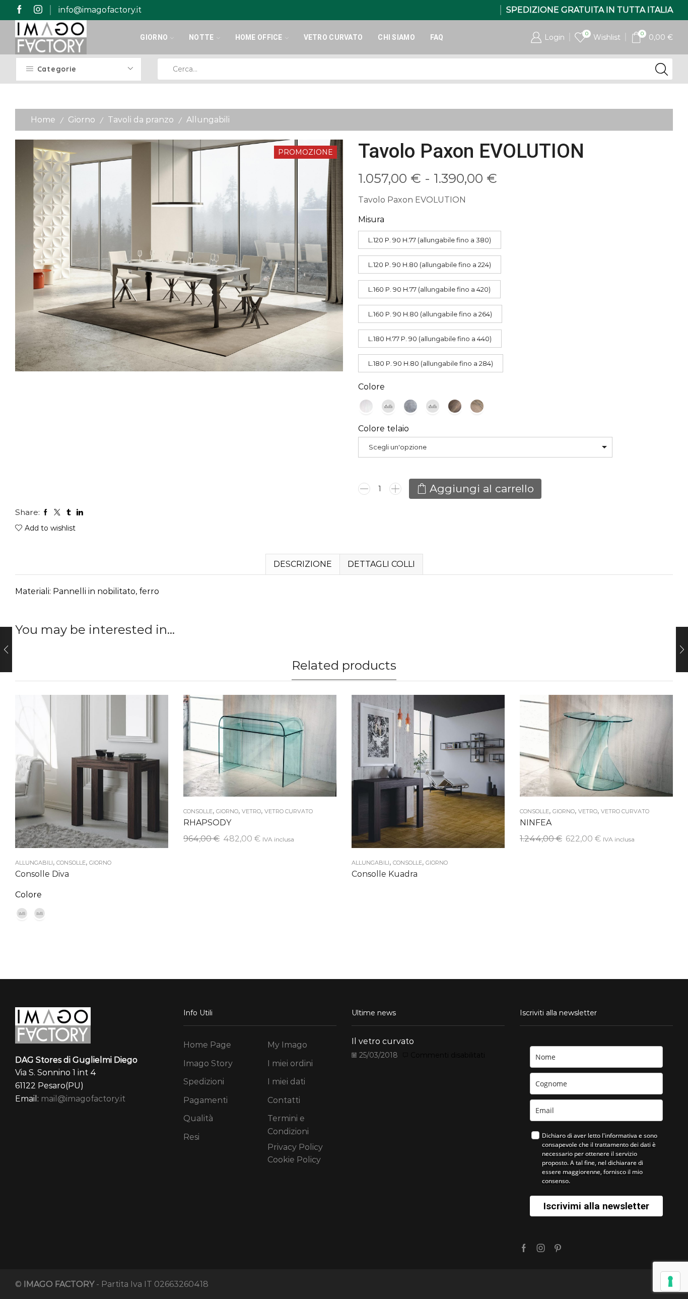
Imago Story (208, 1063)
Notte (201, 37)
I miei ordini (290, 1063)
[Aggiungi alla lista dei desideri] (82, 775)
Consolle (71, 862)
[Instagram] (38, 10)
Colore (371, 387)
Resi (191, 1137)
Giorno (154, 37)
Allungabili (208, 119)
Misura (371, 219)
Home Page (207, 1045)
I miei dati (286, 1081)
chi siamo (396, 37)
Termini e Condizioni (288, 1125)
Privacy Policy (295, 1147)
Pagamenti (205, 1100)
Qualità (198, 1118)
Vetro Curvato (333, 37)
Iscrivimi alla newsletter (596, 1206)
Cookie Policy (294, 1159)
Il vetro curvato (383, 1041)
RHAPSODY (207, 822)
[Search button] (661, 69)
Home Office (259, 37)
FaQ (437, 37)
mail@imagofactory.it (83, 1098)
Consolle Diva (42, 874)
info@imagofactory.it (100, 10)
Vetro (251, 811)
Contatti (283, 1100)
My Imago (287, 1045)
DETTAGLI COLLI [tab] (381, 564)
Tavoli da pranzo (141, 119)
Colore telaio (383, 428)
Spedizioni (203, 1081)
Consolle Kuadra (385, 874)
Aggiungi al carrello (482, 488)
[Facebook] (19, 10)
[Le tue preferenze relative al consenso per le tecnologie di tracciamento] (670, 1281)
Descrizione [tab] (302, 564)
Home (43, 119)
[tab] (302, 564)
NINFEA (536, 822)
